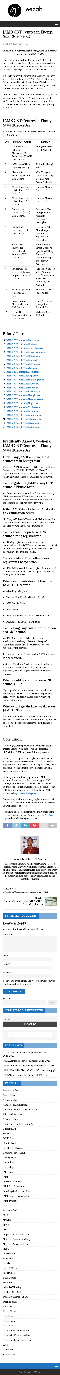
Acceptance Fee (10, 1090)
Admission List (10, 1100)
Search (6, 998)
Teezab (24, 44)
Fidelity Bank (9, 1143)
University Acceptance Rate (16, 1330)
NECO (6, 1229)
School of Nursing (12, 1287)
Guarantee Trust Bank (14, 1152)
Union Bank (9, 1320)
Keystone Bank (10, 1210)
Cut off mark (9, 1128)
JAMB (6, 1176)
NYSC (6, 1248)
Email (6, 964)
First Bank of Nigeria (13, 1148)
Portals (6, 1263)
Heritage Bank (10, 1157)
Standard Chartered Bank (15, 1296)
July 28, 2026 (11, 44)
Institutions (9, 1162)
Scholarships (9, 1277)
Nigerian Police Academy (15, 1244)
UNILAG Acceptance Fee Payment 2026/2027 (25, 1075)
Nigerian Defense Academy (16, 1239)
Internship (8, 1167)
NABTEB (7, 1220)
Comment (8, 934)
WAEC (6, 1345)
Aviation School (11, 1119)
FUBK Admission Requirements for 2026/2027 (26, 1060)
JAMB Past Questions (13, 1186)
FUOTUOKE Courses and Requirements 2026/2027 (29, 1065)
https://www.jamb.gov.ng (25, 793)
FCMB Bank (9, 1138)
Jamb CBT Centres (12, 1181)
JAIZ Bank (8, 1172)
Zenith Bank (9, 1354)
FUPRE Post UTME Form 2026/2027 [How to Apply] (29, 1070)
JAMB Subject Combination (16, 1196)
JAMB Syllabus (10, 1200)
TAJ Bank (7, 1306)
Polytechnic (9, 1258)
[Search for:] (30, 1034)
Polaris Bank (9, 1253)
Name (6, 955)
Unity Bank (8, 1325)
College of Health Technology (18, 1124)
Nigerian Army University (16, 1234)
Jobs (5, 1205)
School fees (9, 1282)
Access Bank (9, 1095)
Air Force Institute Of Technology (20, 1109)
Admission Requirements (15, 1104)
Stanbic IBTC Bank (12, 1292)
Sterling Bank (10, 1301)
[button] (56, 23)
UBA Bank (8, 1316)
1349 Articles (39, 859)
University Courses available (17, 1335)
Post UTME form (11, 1268)
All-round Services (12, 1114)
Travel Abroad (10, 1311)
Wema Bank (9, 1349)
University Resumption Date (17, 1340)
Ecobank (7, 1133)
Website (7, 972)
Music (6, 1215)
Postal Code (9, 1272)
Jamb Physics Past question (16, 1191)
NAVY (6, 1224)
